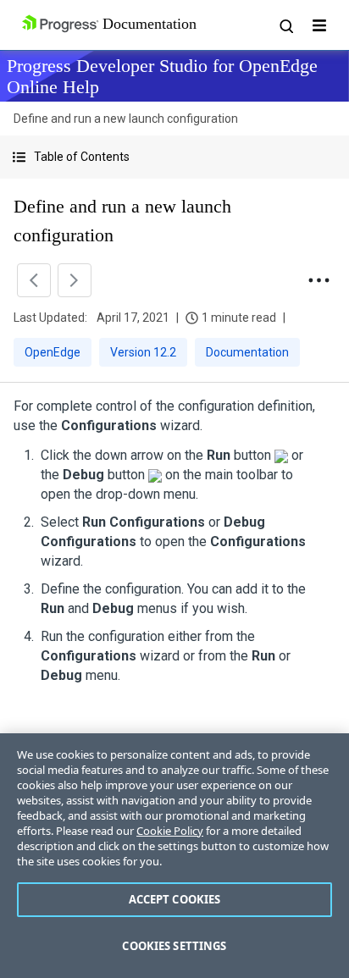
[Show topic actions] (318, 280)
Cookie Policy (169, 830)
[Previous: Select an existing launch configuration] (34, 280)
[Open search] (285, 25)
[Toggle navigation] (319, 25)
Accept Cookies (175, 899)
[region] (174, 855)
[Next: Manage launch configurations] (74, 280)
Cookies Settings (174, 945)
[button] (174, 157)
